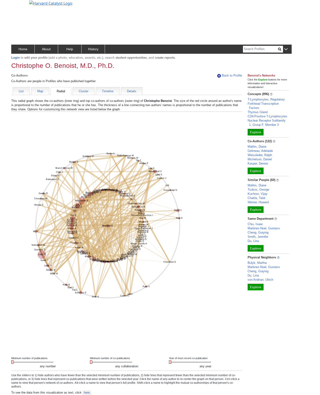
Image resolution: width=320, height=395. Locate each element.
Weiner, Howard (258, 202)
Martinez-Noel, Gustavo (264, 228)
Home (23, 49)
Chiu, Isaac (255, 224)
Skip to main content (20, 6)
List (21, 91)
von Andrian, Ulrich (260, 279)
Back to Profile (232, 75)
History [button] (93, 49)
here (87, 392)
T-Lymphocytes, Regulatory (266, 99)
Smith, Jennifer (258, 236)
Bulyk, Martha (257, 263)
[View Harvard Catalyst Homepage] (50, 2)
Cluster (83, 91)
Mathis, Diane (257, 146)
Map (40, 91)
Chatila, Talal (256, 198)
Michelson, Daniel (260, 159)
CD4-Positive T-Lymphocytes (267, 116)
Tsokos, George (258, 189)
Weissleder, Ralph (260, 155)
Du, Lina (253, 241)
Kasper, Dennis (258, 163)
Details (131, 91)
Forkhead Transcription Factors (263, 106)
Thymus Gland (258, 112)
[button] (286, 49)
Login (15, 57)
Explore (255, 132)
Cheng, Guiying (258, 232)
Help (69, 49)
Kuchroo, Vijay (258, 194)
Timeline (107, 91)
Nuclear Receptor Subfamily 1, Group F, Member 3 (267, 123)
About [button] (46, 49)
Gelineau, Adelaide (260, 151)
